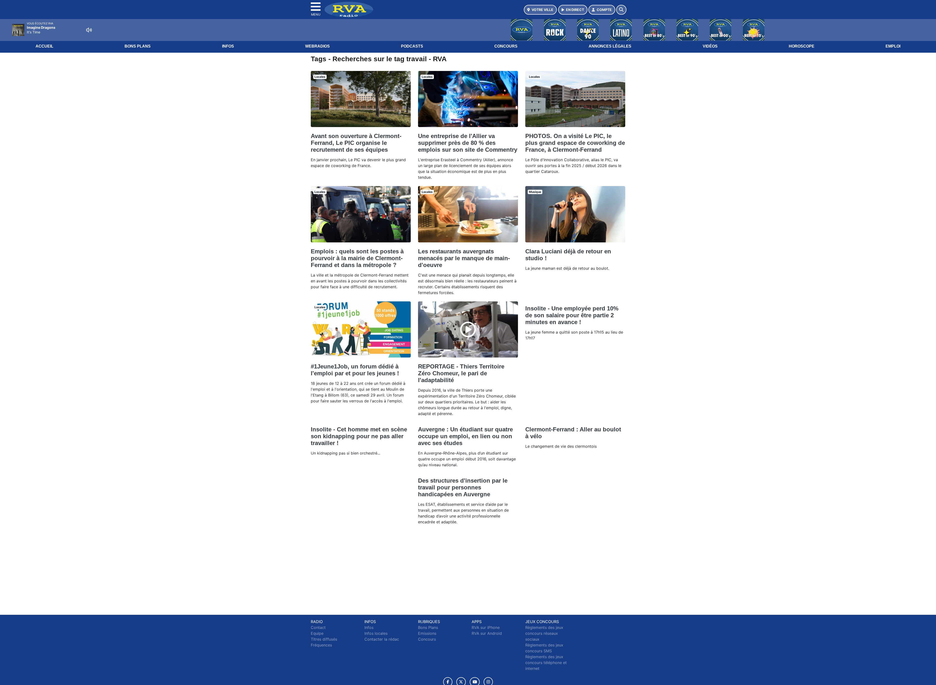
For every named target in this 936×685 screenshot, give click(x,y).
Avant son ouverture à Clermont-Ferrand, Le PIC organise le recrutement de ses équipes (356, 143)
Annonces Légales (610, 46)
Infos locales (376, 633)
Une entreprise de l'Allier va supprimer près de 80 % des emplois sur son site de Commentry (467, 143)
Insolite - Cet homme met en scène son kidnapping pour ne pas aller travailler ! (359, 436)
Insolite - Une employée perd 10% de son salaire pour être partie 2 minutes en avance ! (571, 315)
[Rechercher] (621, 10)
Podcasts (412, 46)
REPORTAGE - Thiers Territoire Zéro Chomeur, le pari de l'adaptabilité (461, 373)
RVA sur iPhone (486, 627)
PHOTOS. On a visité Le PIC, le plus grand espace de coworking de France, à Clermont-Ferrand (575, 143)
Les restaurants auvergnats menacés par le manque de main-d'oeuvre (464, 258)
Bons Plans (138, 46)
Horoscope (801, 46)
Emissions (427, 633)
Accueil (44, 46)
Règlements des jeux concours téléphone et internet (546, 662)
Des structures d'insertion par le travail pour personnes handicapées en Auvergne (462, 487)
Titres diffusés (324, 639)
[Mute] (89, 30)
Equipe (317, 633)
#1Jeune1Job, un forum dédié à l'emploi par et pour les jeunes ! (355, 370)
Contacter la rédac (381, 639)
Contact (318, 627)
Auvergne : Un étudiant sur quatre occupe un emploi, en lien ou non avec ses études (465, 436)
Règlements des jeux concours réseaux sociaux (544, 633)
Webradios (317, 46)
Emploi (893, 46)
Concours (505, 46)
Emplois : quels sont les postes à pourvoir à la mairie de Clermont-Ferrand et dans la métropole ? (357, 258)
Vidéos (710, 46)
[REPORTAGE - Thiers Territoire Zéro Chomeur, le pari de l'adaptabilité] (468, 329)
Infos (228, 46)
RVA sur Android (487, 633)
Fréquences (321, 645)
